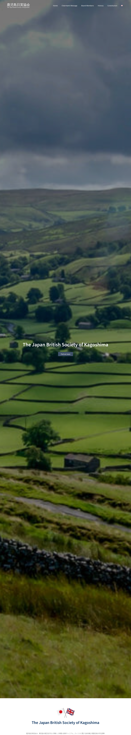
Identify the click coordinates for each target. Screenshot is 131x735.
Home (55, 6)
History (100, 6)
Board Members (87, 6)
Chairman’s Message (69, 6)
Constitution (112, 6)
